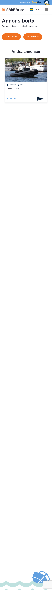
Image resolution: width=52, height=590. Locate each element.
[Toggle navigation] (46, 9)
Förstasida (11, 37)
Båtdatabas (33, 37)
